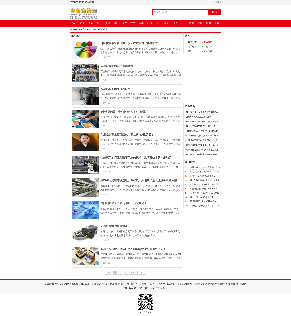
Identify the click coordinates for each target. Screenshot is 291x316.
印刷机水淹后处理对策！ (115, 226)
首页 (74, 23)
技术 (158, 23)
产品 (132, 23)
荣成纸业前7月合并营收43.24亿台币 (202, 135)
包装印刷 (192, 46)
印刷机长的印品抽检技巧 (115, 88)
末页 (142, 272)
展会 (141, 23)
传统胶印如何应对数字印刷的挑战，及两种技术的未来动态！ (137, 157)
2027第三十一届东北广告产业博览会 (202, 112)
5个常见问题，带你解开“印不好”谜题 (123, 111)
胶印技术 (103, 29)
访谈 (208, 23)
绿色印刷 (208, 46)
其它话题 (192, 51)
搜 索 (214, 12)
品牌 (200, 23)
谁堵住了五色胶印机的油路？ (203, 176)
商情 (149, 23)
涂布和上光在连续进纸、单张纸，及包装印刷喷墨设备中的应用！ (140, 180)
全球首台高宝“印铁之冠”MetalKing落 (202, 140)
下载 (216, 23)
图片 (183, 23)
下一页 (133, 272)
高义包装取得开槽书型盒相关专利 (201, 126)
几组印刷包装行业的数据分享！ (200, 117)
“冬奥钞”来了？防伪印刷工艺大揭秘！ (123, 203)
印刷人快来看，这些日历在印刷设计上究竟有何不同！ (133, 248)
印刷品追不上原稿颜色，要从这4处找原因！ (127, 134)
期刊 (99, 23)
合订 (107, 23)
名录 (166, 23)
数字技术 (192, 42)
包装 (124, 23)
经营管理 (208, 51)
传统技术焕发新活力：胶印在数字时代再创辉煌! (129, 43)
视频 (191, 23)
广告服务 (217, 2)
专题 (90, 23)
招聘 (174, 23)
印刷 (116, 23)
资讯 (82, 23)
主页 (88, 29)
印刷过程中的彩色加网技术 (116, 66)
